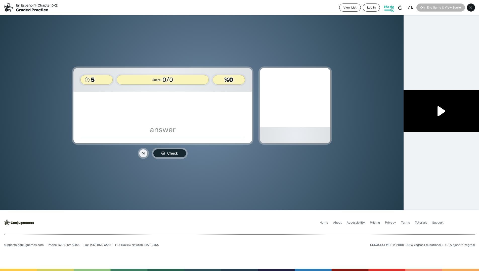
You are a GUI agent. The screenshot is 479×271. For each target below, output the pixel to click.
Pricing (375, 222)
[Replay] (400, 8)
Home (324, 222)
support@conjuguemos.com (24, 245)
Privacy (390, 222)
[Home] (8, 7)
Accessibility (356, 222)
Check (172, 153)
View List (350, 7)
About (337, 222)
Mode (389, 7)
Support (438, 222)
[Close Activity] (471, 8)
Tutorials (421, 222)
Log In (371, 7)
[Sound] (410, 8)
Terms (405, 222)
